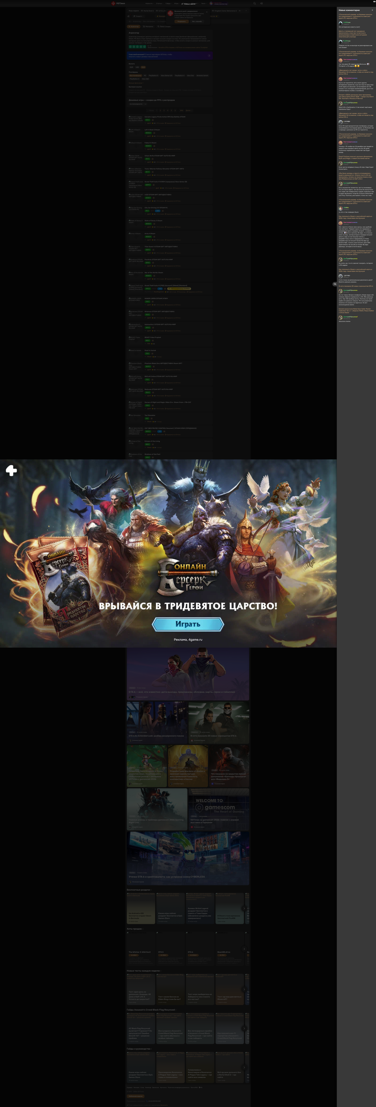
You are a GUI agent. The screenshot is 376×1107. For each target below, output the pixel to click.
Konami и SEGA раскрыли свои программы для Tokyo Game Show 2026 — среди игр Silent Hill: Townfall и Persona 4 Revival (356, 96)
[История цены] (152, 120)
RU (201, 1087)
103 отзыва (159, 486)
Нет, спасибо (197, 21)
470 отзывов (160, 123)
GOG (148, 343)
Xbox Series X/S (166, 75)
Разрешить (182, 21)
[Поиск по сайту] (254, 3)
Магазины (149, 26)
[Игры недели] (246, 10)
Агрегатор (137, 21)
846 (181, 110)
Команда (148, 1087)
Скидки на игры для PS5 (172, 90)
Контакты (163, 1087)
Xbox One (190, 75)
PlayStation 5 (153, 75)
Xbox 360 (145, 79)
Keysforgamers (159, 292)
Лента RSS (194, 1087)
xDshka (346, 207)
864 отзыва (172, 292)
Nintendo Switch (202, 75)
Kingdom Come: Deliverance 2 (226, 11)
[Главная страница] (118, 3)
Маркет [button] (194, 3)
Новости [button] (149, 3)
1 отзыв (159, 357)
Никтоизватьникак (350, 59)
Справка (129, 1087)
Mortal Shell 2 (149, 11)
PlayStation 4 (179, 75)
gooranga (346, 121)
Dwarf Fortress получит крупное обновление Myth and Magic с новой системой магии (355, 157)
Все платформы (149, 21)
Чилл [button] (203, 3)
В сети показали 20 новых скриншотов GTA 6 (356, 286)
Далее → (189, 110)
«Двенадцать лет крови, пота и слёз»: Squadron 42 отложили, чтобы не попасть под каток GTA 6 (356, 72)
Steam (149, 357)
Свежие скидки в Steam (154, 90)
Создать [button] (139, 16)
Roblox (244, 11)
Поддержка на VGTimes (173, 123)
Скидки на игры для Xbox (138, 92)
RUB (143, 67)
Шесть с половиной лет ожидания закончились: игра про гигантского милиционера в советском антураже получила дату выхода (353, 34)
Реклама (136, 1087)
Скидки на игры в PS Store (191, 90)
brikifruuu (346, 22)
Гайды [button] (168, 3)
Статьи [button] (159, 3)
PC (145, 75)
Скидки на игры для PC (137, 90)
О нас (142, 1087)
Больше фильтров (135, 83)
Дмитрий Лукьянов (350, 103)
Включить (164, 1105)
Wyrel (149, 486)
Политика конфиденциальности (178, 1087)
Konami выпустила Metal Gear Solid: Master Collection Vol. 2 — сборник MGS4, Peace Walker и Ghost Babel (356, 311)
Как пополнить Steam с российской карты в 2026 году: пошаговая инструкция (355, 217)
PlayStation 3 (134, 79)
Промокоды (182, 292)
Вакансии (155, 1087)
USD (137, 67)
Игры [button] (176, 3)
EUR (131, 67)
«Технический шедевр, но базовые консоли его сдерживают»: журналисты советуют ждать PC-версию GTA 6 (355, 16)
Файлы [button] (185, 3)
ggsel (149, 123)
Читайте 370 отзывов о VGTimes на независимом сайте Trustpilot (182, 47)
